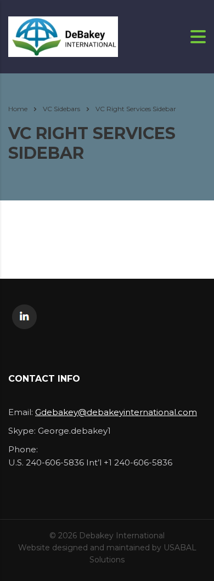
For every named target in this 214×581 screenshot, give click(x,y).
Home (17, 109)
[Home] (63, 36)
